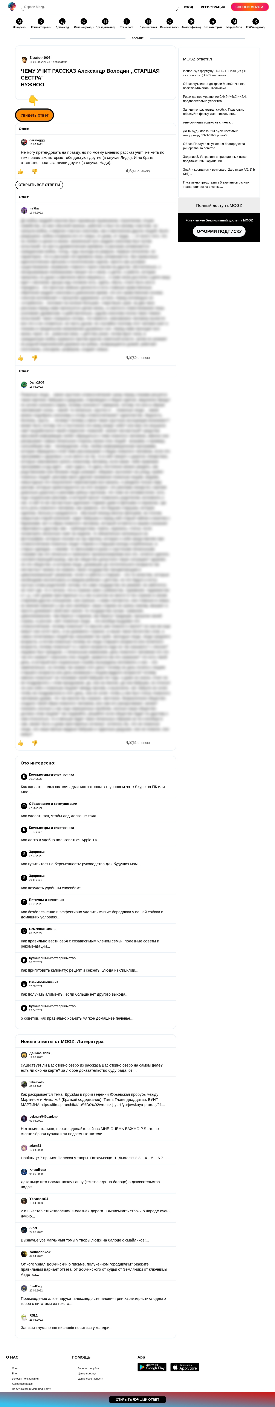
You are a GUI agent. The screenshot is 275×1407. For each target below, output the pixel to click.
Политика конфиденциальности (31, 1388)
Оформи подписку (219, 231)
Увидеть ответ (34, 115)
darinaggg (37, 140)
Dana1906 (36, 382)
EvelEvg (35, 1286)
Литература (60, 61)
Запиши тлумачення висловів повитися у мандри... (67, 1328)
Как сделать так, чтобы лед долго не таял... (60, 816)
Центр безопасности (90, 1378)
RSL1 (33, 1315)
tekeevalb (36, 1082)
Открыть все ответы (39, 185)
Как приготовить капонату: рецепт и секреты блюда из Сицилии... (79, 970)
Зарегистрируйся (88, 1368)
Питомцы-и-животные (46, 899)
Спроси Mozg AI (249, 7)
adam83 (35, 1145)
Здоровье (36, 851)
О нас (15, 1368)
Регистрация (213, 7)
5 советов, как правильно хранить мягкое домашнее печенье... (77, 1018)
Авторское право (22, 1383)
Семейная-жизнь (42, 929)
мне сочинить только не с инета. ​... (208, 122)
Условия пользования (25, 1378)
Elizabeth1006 (39, 57)
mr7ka (34, 208)
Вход (188, 7)
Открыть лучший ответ (137, 1399)
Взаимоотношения (43, 982)
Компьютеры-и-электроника (51, 774)
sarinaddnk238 (40, 1252)
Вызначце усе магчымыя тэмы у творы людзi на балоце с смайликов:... (85, 1240)
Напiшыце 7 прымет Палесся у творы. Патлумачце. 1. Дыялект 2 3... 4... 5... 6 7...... (95, 1158)
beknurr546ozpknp (43, 1116)
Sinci (33, 1228)
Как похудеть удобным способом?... (52, 888)
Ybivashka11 (38, 1199)
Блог (15, 1373)
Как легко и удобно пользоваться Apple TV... (60, 840)
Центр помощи (87, 1373)
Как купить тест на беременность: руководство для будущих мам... (81, 864)
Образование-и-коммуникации (53, 803)
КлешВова (37, 1169)
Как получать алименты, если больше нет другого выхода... (74, 994)
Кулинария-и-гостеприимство (52, 958)
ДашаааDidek (39, 1053)
